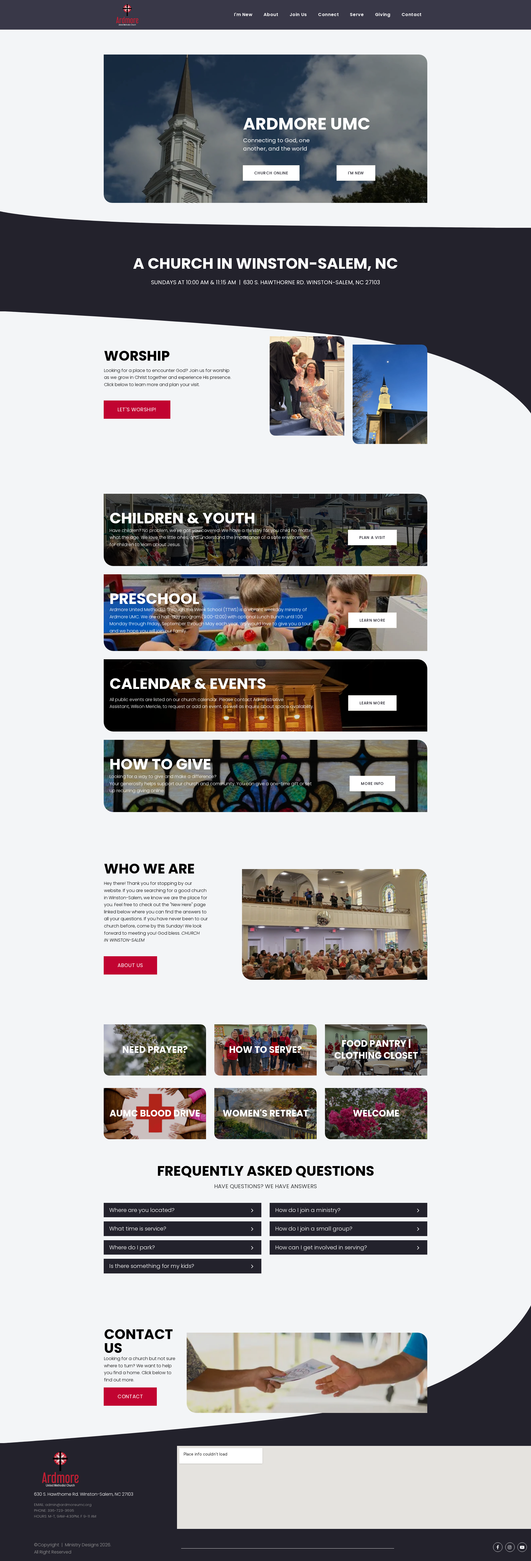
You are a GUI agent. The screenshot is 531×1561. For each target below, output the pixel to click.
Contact (412, 14)
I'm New (243, 14)
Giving (383, 14)
